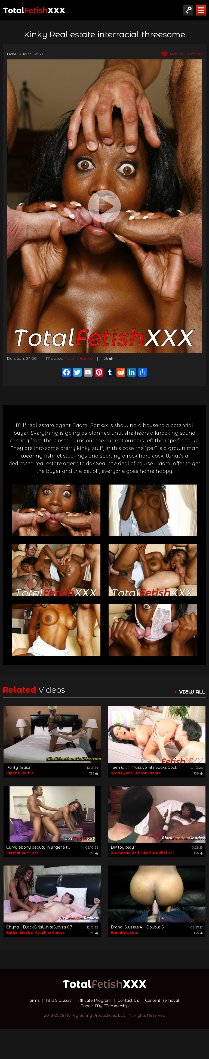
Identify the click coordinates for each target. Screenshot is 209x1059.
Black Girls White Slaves (41, 933)
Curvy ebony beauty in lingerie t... (38, 847)
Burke (11, 933)
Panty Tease (18, 767)
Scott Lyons (122, 773)
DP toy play (122, 847)
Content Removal (162, 1000)
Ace (35, 853)
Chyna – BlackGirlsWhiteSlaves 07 (39, 927)
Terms (33, 1000)
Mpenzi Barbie (20, 773)
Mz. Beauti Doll (125, 853)
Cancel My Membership (105, 1005)
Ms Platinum (18, 853)
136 (105, 358)
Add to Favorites (185, 54)
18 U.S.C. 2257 (59, 1000)
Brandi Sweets (124, 933)
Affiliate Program (94, 1000)
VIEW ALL (192, 692)
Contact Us (128, 1000)
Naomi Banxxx (78, 358)
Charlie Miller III (157, 853)
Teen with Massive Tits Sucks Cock (144, 767)
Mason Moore (147, 773)
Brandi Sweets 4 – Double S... (138, 927)
